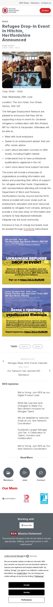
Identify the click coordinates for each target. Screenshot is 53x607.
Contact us (46, 3)
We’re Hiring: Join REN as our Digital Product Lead (34, 394)
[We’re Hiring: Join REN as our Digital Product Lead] (9, 392)
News (5, 21)
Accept (27, 585)
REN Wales (24, 3)
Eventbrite (29, 229)
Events (24, 346)
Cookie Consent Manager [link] (14, 556)
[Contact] (41, 473)
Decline (27, 592)
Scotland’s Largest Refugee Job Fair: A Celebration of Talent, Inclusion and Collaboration (32, 434)
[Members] (8, 473)
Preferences (26, 600)
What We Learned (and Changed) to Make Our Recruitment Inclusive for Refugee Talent (31, 407)
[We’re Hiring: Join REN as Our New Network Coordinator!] (9, 445)
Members (35, 3)
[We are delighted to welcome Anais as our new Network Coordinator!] (9, 418)
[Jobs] (25, 473)
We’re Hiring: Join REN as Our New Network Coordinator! (34, 447)
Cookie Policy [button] (22, 573)
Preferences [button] (38, 576)
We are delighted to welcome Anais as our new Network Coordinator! (33, 420)
